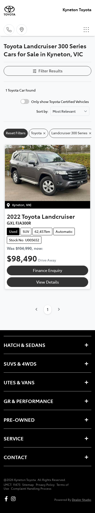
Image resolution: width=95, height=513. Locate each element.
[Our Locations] (21, 29)
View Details (47, 282)
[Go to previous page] (36, 309)
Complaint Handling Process (31, 488)
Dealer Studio (81, 499)
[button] (86, 29)
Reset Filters (16, 132)
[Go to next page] (59, 309)
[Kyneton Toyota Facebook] (7, 498)
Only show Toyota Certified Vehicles (60, 101)
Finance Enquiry (47, 270)
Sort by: (42, 111)
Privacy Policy (45, 485)
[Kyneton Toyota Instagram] (14, 498)
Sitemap (28, 485)
